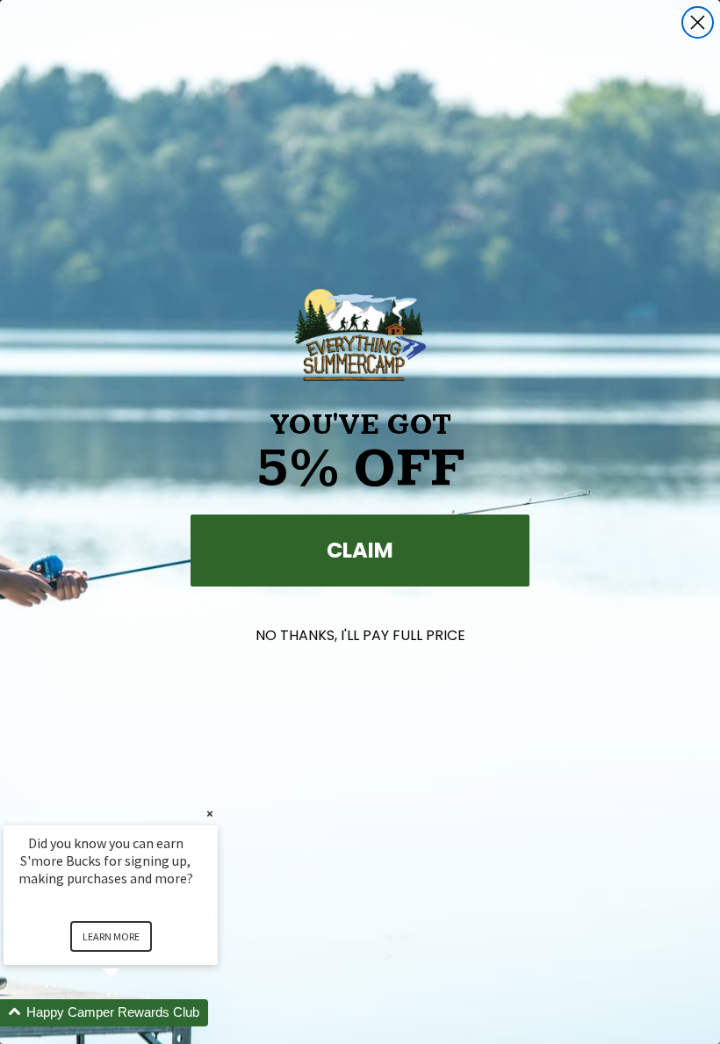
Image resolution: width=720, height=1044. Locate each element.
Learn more (111, 936)
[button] (131, 1012)
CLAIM (360, 550)
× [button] (209, 813)
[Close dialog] (697, 22)
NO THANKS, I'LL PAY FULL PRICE (360, 635)
